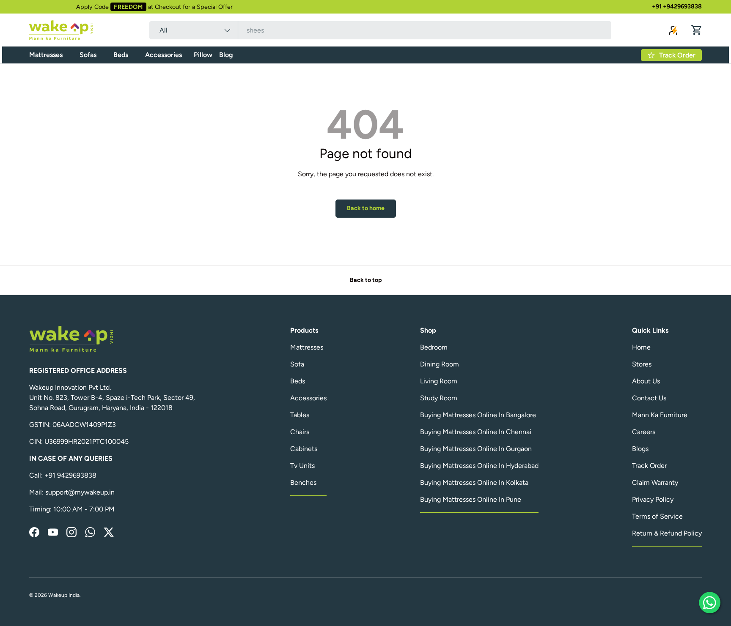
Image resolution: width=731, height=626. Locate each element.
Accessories (163, 55)
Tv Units (302, 466)
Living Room (438, 381)
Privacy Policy (652, 499)
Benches (303, 482)
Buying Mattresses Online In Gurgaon (476, 449)
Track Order (649, 466)
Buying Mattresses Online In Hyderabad (479, 466)
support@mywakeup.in (80, 492)
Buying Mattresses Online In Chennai (475, 432)
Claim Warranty (655, 482)
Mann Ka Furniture (659, 415)
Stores (641, 364)
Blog (226, 55)
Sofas (88, 55)
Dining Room (439, 364)
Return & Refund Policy (667, 533)
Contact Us (649, 398)
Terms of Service (657, 516)
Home (641, 347)
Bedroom (434, 347)
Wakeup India (64, 595)
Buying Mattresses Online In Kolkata (474, 482)
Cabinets (303, 449)
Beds (120, 55)
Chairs (299, 432)
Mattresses (46, 55)
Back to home (366, 208)
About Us (646, 381)
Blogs (640, 449)
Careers (643, 432)
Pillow (203, 55)
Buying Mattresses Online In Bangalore (478, 415)
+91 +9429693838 (677, 6)
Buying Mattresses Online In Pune (470, 499)
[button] (696, 30)
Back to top (366, 280)
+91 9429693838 (70, 475)
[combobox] (380, 30)
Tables (299, 415)
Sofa (297, 364)
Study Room (438, 398)
